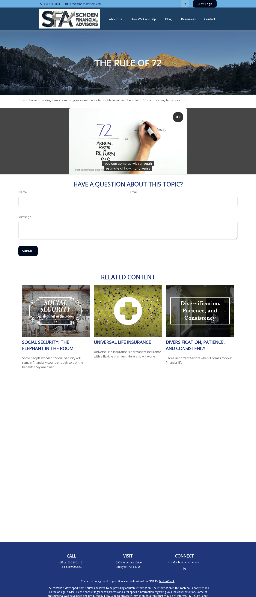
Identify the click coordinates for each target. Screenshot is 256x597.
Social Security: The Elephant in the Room (47, 345)
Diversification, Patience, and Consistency (195, 345)
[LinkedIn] (185, 4)
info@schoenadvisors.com (86, 4)
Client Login (205, 4)
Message (24, 217)
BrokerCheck (166, 581)
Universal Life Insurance (122, 342)
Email (133, 192)
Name (22, 192)
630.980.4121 (52, 4)
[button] (116, 19)
